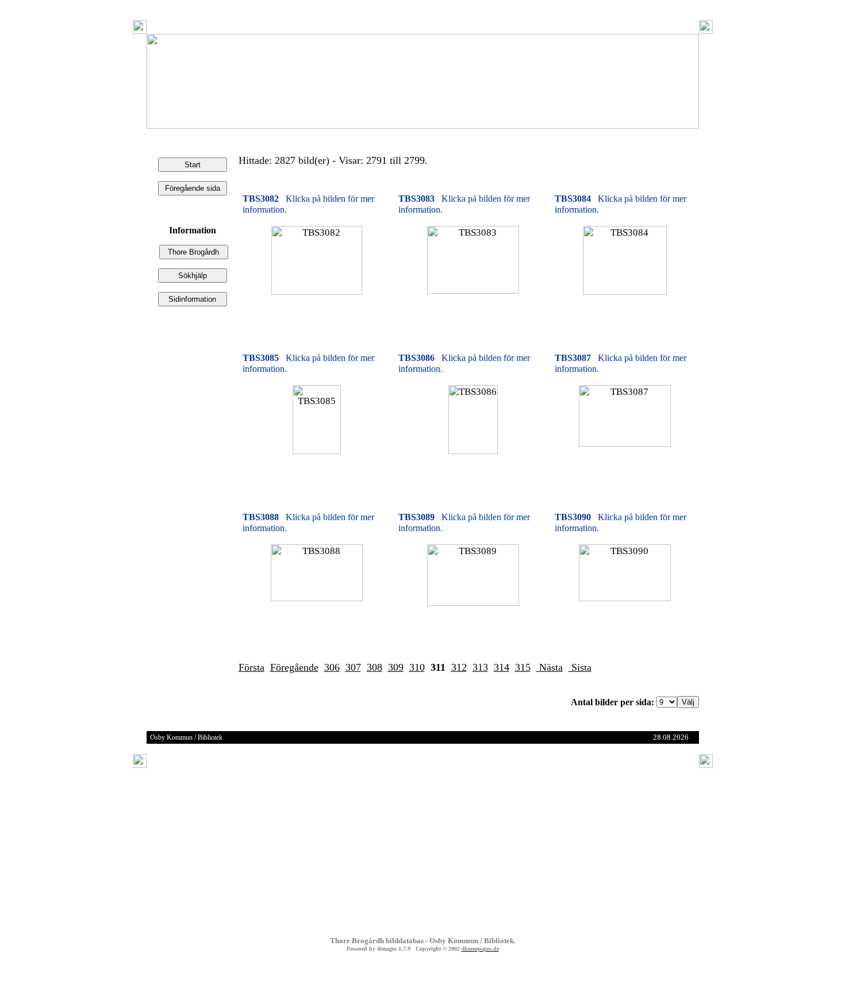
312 (459, 667)
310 (417, 667)
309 (396, 667)
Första (251, 667)
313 (480, 667)
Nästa (549, 667)
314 (501, 667)
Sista (580, 667)
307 (353, 667)
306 (332, 667)
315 (523, 667)
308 (374, 667)
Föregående (294, 667)
